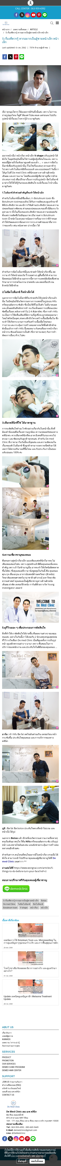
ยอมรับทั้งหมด (37, 1161)
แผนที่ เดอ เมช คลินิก (11, 1091)
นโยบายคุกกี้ (41, 1156)
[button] (51, 23)
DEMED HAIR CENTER (11, 1070)
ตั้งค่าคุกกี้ (22, 1161)
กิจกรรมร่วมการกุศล (11, 1046)
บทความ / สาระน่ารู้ (11, 1042)
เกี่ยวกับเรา (7, 1033)
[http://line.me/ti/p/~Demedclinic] (16, 888)
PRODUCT (6, 1057)
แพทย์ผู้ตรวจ (7, 1036)
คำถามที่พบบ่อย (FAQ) (11, 1085)
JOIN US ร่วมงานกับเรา (12, 1082)
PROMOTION (8, 1060)
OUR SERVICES (9, 1064)
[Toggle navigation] (57, 23)
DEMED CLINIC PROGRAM (13, 1067)
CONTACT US (8, 1095)
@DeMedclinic (18, 1133)
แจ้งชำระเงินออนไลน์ (11, 1088)
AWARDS (6, 1039)
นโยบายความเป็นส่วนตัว (21, 1156)
